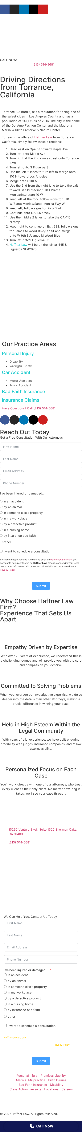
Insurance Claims (20, 400)
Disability (16, 361)
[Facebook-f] (5, 9)
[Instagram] (14, 9)
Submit (41, 586)
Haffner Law (43, 137)
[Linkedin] (24, 9)
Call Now (44, 1126)
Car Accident (16, 372)
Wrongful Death (21, 366)
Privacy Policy (7, 569)
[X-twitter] (33, 9)
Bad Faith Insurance (23, 391)
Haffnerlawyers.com (61, 559)
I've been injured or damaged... (26, 970)
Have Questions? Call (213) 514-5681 (28, 408)
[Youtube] (43, 9)
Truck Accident (20, 385)
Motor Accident (21, 381)
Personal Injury (18, 353)
